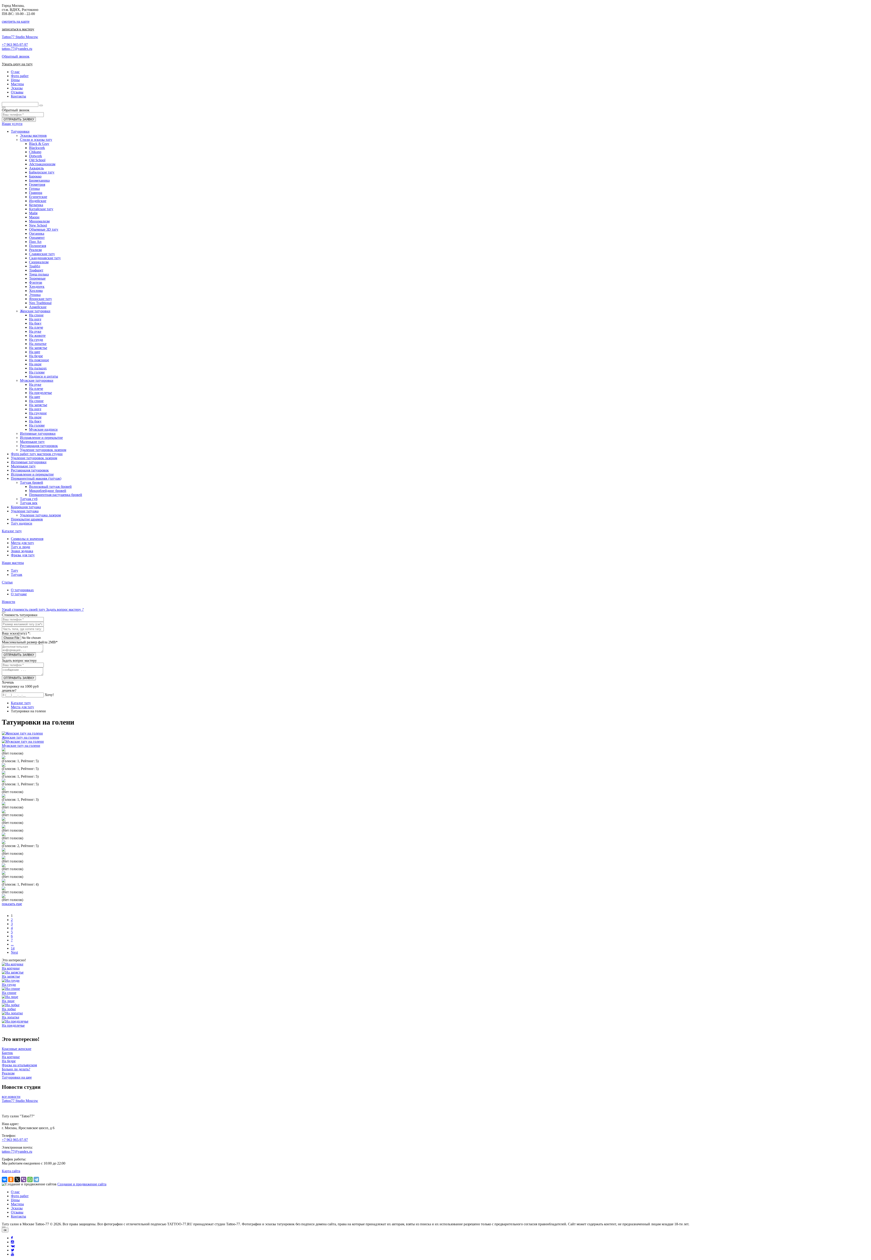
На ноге (35, 319)
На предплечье (40, 393)
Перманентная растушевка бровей (55, 495)
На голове (37, 372)
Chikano (35, 152)
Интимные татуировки (38, 433)
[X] (17, 1179)
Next (14, 952)
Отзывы (17, 1212)
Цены (15, 1200)
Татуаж (16, 574)
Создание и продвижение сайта (81, 1184)
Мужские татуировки (36, 380)
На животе (37, 335)
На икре (35, 364)
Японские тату (40, 299)
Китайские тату (41, 209)
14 (13, 948)
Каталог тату (12, 531)
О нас (15, 1192)
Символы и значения (27, 539)
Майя (33, 213)
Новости (8, 602)
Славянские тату (42, 254)
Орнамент (37, 237)
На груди (36, 340)
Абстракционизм (42, 164)
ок (5, 1230)
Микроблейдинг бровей (47, 491)
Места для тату (22, 543)
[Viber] (23, 1179)
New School (38, 225)
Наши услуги (12, 124)
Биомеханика (39, 180)
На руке (35, 331)
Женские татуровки (35, 311)
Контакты (18, 1216)
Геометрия (37, 184)
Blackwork (37, 148)
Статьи (7, 582)
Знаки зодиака (22, 551)
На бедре (36, 356)
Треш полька (39, 274)
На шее (34, 352)
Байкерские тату (41, 172)
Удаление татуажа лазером (40, 515)
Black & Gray (39, 144)
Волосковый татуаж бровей (50, 486)
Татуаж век (28, 503)
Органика (36, 233)
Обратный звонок (15, 56)
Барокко (35, 176)
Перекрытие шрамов (27, 519)
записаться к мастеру (18, 29)
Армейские (37, 307)
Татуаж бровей (31, 482)
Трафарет (36, 270)
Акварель (36, 168)
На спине (36, 315)
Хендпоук (36, 286)
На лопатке (37, 344)
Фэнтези (35, 282)
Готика (34, 188)
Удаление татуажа (25, 511)
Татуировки (20, 131)
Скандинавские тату (45, 258)
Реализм (35, 250)
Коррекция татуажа (26, 507)
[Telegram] (36, 1179)
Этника (35, 295)
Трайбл (34, 266)
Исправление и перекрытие (41, 438)
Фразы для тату (23, 555)
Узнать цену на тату (17, 64)
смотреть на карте (15, 21)
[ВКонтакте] (4, 1179)
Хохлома (36, 291)
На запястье (38, 348)
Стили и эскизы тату (36, 140)
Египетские (38, 197)
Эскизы (17, 1208)
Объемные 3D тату (43, 229)
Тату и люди (20, 547)
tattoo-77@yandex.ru (17, 49)
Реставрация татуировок (39, 446)
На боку (35, 323)
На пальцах (38, 368)
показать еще (12, 904)
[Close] (3, 1227)
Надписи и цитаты (43, 376)
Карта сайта (11, 1171)
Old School (37, 160)
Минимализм (39, 221)
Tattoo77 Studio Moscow (20, 37)
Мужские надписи (43, 429)
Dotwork (35, 156)
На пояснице (39, 360)
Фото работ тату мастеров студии (37, 454)
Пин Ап (35, 242)
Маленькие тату (32, 442)
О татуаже (19, 594)
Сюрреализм (39, 262)
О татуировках (22, 590)
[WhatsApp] (30, 1179)
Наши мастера (13, 563)
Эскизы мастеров (33, 135)
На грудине (38, 413)
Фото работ (20, 1196)
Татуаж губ (28, 499)
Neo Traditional (40, 303)
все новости (11, 1097)
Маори (34, 217)
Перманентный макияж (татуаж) (36, 478)
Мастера (17, 1204)
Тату (14, 570)
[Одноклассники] (11, 1179)
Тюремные (37, 278)
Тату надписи (21, 523)
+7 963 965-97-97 (15, 44)
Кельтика (36, 205)
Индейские (37, 201)
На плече (36, 327)
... (12, 944)
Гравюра (35, 193)
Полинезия (37, 246)
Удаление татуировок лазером (43, 450)
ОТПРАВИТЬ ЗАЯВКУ (19, 119)
